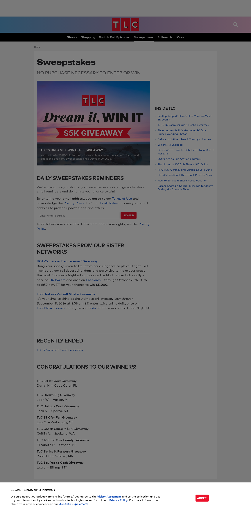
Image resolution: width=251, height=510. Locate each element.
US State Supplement (73, 503)
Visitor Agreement (109, 496)
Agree (202, 498)
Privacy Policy (118, 500)
